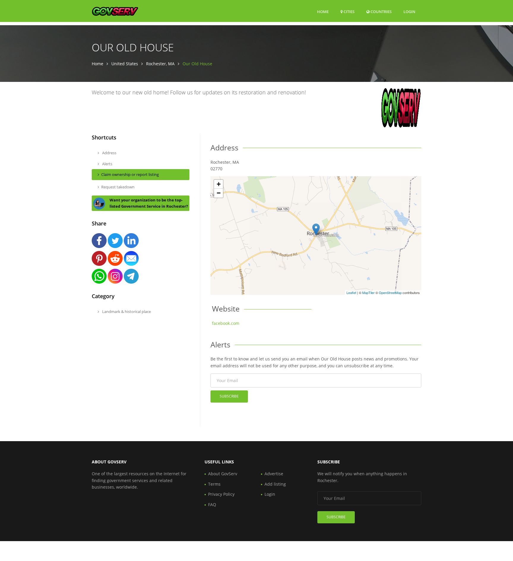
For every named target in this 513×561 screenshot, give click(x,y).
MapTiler (368, 292)
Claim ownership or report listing (130, 174)
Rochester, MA (160, 63)
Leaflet (351, 292)
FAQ (212, 504)
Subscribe (229, 396)
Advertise (274, 473)
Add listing (275, 484)
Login (409, 11)
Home (323, 11)
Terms (214, 484)
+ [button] (219, 184)
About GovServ (222, 473)
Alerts (106, 163)
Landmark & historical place (126, 311)
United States (124, 63)
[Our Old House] (316, 229)
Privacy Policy (221, 494)
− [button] (219, 193)
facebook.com (225, 323)
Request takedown (117, 187)
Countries (381, 11)
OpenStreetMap (390, 292)
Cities (348, 11)
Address (108, 152)
